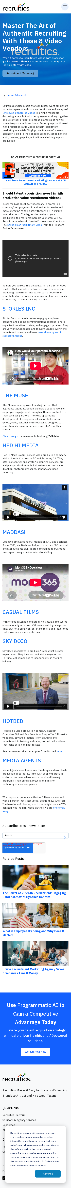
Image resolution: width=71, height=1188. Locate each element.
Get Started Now (35, 1052)
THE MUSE (15, 395)
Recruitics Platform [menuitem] (13, 1115)
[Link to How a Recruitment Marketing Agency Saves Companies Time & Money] (35, 953)
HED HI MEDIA (20, 445)
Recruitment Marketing (20, 73)
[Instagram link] (4, 1177)
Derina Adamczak (17, 95)
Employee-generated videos (18, 112)
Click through (10, 436)
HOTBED (12, 721)
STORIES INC (18, 308)
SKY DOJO (14, 641)
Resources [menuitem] (8, 1125)
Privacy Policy (53, 1165)
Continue (48, 1173)
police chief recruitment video (24, 224)
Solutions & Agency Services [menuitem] (19, 1120)
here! (59, 751)
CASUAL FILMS (20, 611)
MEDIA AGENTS (21, 760)
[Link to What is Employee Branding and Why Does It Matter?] (35, 915)
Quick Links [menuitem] (10, 1108)
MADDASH (15, 531)
